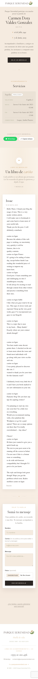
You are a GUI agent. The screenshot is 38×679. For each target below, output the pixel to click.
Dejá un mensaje (19, 60)
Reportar (9, 485)
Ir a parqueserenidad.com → (19, 664)
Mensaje (8, 551)
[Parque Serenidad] (19, 3)
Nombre (8, 528)
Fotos (10, 570)
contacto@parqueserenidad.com (23, 659)
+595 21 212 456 (19, 654)
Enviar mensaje (19, 583)
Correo (19, 540)
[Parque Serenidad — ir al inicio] (19, 632)
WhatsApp (11, 139)
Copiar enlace (27, 139)
